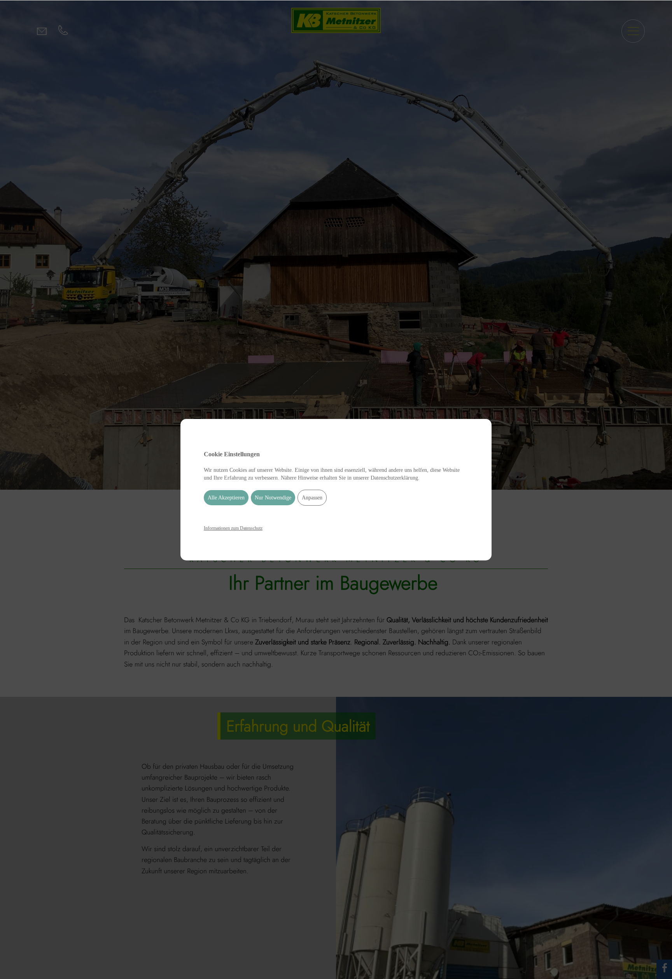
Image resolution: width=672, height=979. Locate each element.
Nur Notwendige (273, 498)
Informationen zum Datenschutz (233, 528)
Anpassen (312, 498)
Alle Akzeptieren (226, 498)
